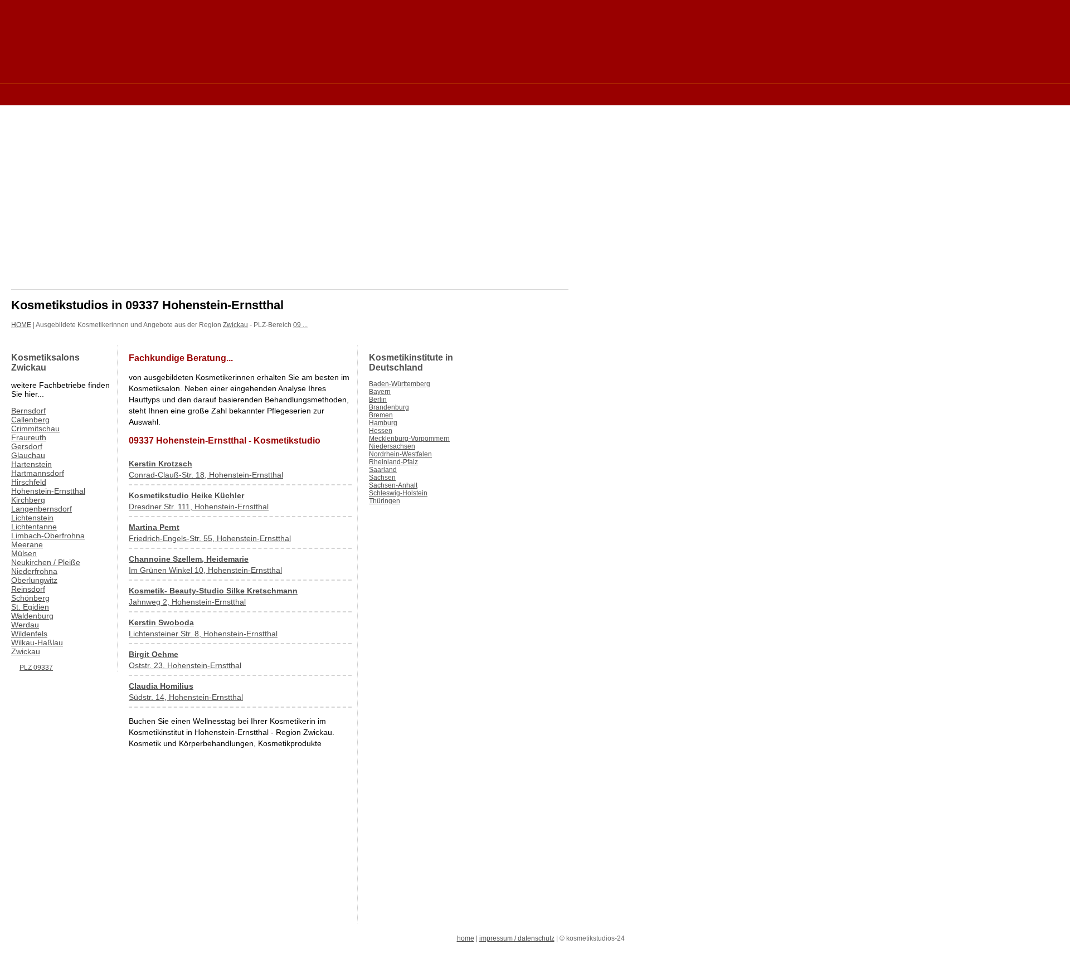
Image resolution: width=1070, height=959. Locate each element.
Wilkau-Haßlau (37, 642)
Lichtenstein (32, 517)
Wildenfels (29, 633)
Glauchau (28, 455)
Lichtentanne (34, 526)
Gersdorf (26, 446)
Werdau (25, 624)
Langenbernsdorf (41, 508)
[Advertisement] (214, 94)
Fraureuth (28, 437)
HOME (21, 325)
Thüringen (384, 501)
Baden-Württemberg (399, 384)
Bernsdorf (28, 410)
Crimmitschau (35, 428)
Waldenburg (32, 615)
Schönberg (30, 597)
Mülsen (24, 553)
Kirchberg (28, 499)
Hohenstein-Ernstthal (48, 490)
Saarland (383, 470)
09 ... (300, 325)
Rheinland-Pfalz (393, 462)
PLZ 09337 (36, 667)
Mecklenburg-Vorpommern (409, 438)
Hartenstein (31, 464)
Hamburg (383, 423)
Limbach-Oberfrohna (48, 535)
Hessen (380, 431)
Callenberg (30, 419)
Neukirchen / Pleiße (45, 562)
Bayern (380, 392)
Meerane (27, 544)
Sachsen (382, 477)
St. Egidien (30, 606)
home (465, 938)
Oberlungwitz (34, 580)
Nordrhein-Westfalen (400, 454)
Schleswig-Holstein (398, 493)
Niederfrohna (34, 571)
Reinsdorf (28, 589)
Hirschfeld (28, 482)
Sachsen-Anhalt (393, 485)
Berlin (378, 399)
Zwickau (235, 325)
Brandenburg (389, 407)
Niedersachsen (392, 446)
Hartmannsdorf (37, 473)
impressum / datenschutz (517, 938)
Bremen (381, 415)
